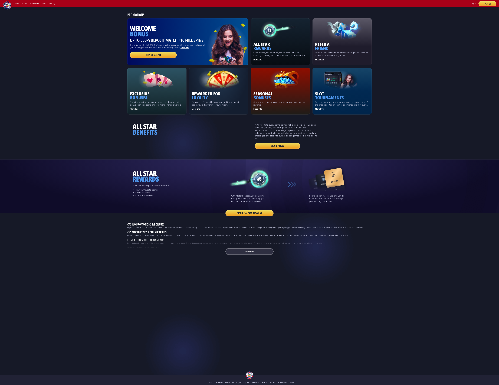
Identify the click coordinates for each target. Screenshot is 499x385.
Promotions (34, 3)
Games (25, 3)
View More (249, 251)
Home (17, 3)
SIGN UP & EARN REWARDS (249, 213)
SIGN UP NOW (277, 145)
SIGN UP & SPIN (153, 55)
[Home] (249, 375)
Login (474, 3)
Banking (52, 3)
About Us (255, 382)
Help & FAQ (229, 382)
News (44, 3)
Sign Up (487, 3)
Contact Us (209, 382)
